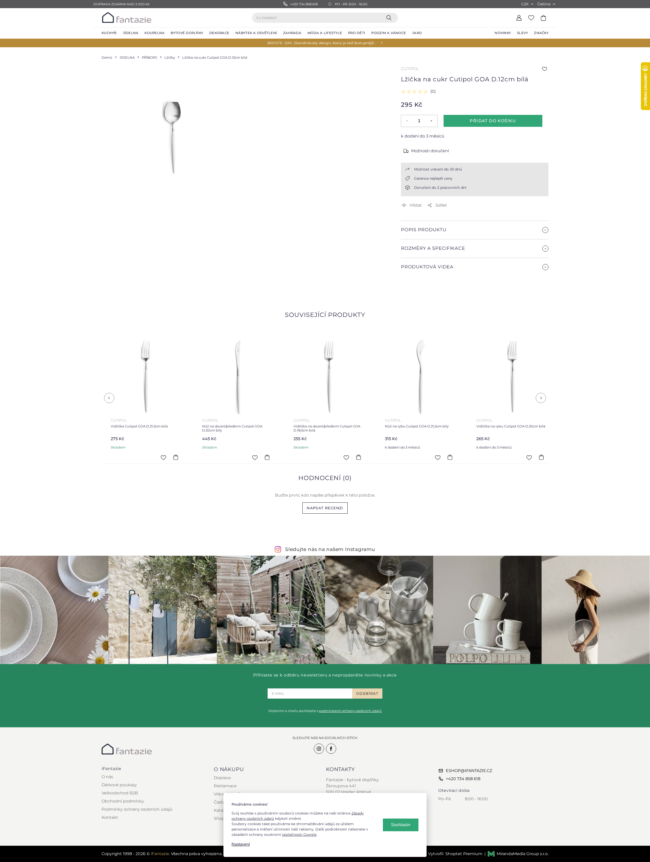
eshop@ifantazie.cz (469, 770)
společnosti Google (299, 834)
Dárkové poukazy (119, 784)
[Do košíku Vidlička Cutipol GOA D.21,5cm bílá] (176, 457)
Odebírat (367, 693)
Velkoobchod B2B (120, 793)
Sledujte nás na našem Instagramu (330, 549)
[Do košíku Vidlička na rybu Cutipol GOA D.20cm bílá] (541, 457)
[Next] (541, 398)
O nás (107, 776)
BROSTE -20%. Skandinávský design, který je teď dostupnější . (321, 43)
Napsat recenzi (325, 508)
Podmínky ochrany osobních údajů (137, 809)
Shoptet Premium (463, 853)
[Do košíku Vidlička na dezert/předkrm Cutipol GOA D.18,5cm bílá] (358, 457)
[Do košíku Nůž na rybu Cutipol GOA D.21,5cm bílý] (450, 457)
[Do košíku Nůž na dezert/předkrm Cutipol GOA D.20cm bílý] (267, 457)
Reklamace (225, 785)
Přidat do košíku (493, 120)
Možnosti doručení (430, 150)
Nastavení (241, 844)
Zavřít (413, 289)
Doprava (222, 777)
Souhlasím (400, 825)
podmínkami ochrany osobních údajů (350, 711)
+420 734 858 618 (463, 778)
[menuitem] (109, 33)
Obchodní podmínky (123, 801)
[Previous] (109, 398)
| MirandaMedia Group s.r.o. (516, 853)
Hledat (390, 17)
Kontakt (110, 817)
